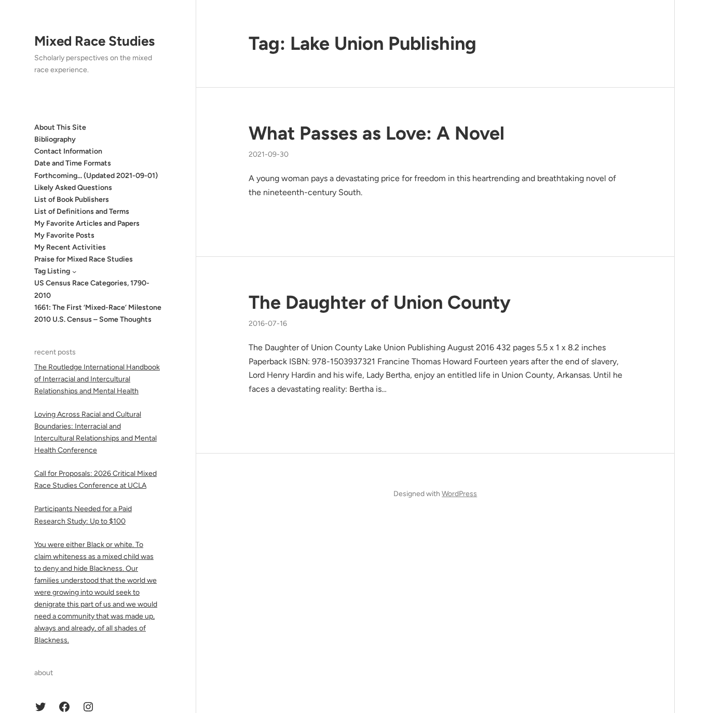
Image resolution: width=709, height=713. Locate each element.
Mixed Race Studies (94, 41)
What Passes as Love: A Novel (377, 133)
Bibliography (55, 139)
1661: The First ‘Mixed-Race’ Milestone (97, 307)
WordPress (459, 493)
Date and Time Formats (72, 163)
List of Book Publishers (71, 199)
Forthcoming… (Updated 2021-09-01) (96, 175)
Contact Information (68, 151)
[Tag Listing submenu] (74, 271)
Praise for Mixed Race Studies (83, 259)
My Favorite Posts (64, 235)
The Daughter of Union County (380, 302)
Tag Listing (52, 271)
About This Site (60, 127)
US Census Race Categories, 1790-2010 (91, 289)
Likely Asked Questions (73, 187)
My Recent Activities (70, 247)
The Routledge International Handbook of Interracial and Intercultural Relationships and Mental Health (97, 379)
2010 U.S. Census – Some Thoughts (93, 319)
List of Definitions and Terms (81, 211)
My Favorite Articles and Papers (87, 223)
